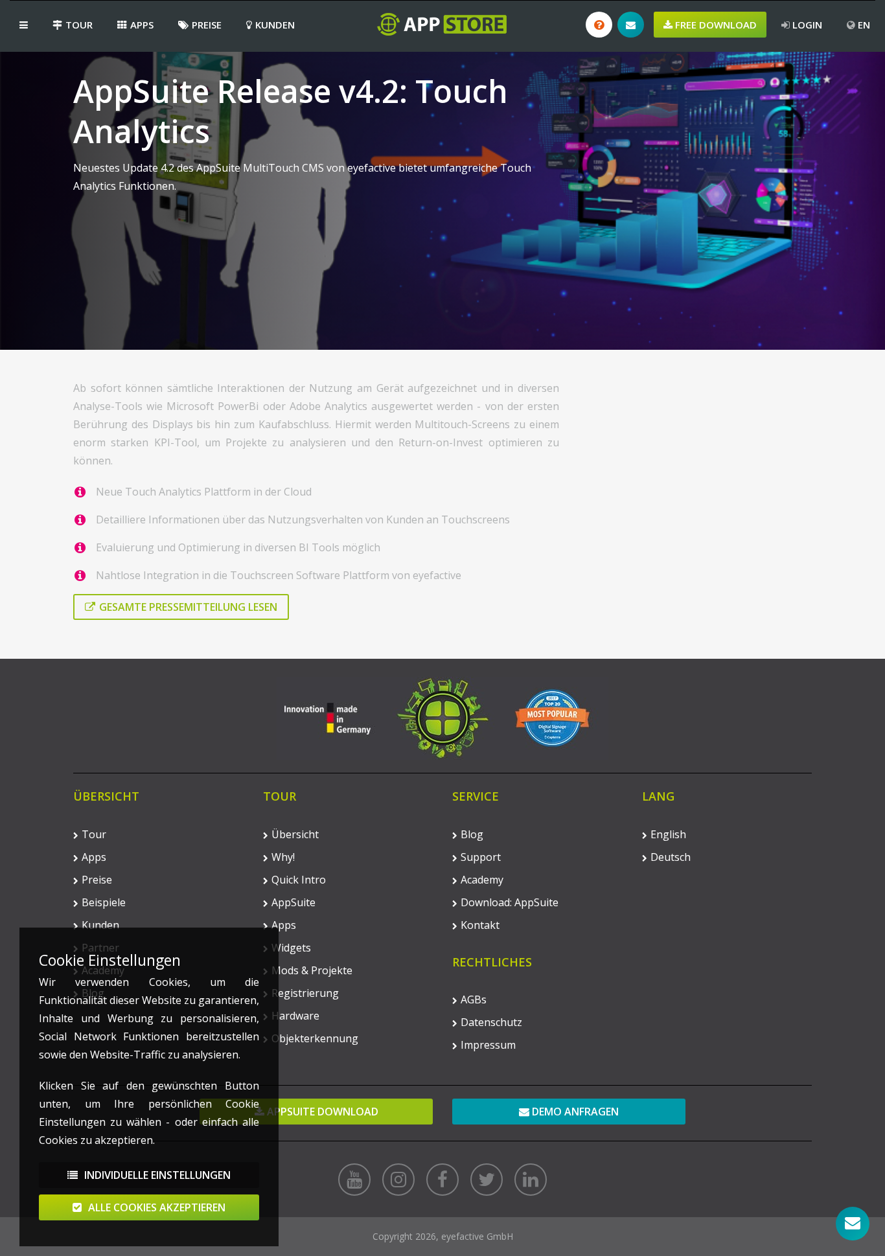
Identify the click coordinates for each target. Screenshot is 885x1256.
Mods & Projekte (311, 970)
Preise (207, 24)
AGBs (474, 999)
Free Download (714, 24)
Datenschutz (491, 1022)
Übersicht (295, 834)
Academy (482, 880)
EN (862, 24)
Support (481, 857)
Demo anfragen (574, 1111)
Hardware (295, 1016)
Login (806, 24)
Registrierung (305, 993)
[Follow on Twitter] (486, 1179)
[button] (24, 25)
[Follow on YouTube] (354, 1179)
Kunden (275, 24)
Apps (142, 24)
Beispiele (104, 902)
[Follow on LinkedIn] (530, 1179)
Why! (283, 857)
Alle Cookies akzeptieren (155, 1207)
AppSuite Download (321, 1111)
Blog (472, 834)
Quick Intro (298, 880)
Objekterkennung (314, 1038)
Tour (79, 24)
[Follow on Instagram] (398, 1179)
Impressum (488, 1045)
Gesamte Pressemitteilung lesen (188, 607)
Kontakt (480, 925)
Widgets (291, 948)
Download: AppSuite (509, 902)
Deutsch (670, 857)
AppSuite (293, 902)
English (668, 834)
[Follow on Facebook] (442, 1179)
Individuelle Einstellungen (156, 1175)
